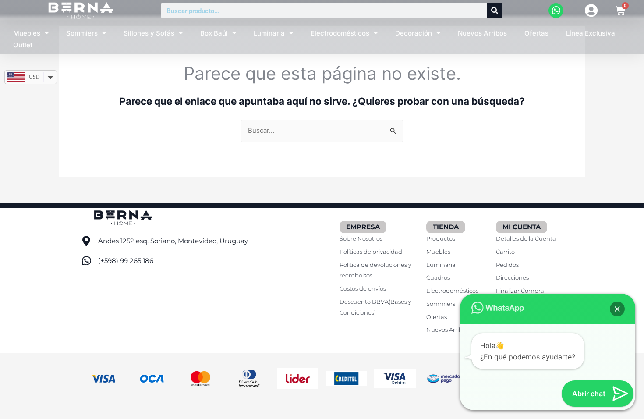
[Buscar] (494, 10)
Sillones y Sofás (149, 33)
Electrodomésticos (340, 33)
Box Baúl (214, 33)
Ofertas (536, 33)
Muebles (26, 33)
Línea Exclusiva (590, 33)
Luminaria (269, 33)
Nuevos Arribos (482, 33)
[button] (617, 309)
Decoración (413, 33)
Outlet (22, 45)
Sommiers (82, 33)
